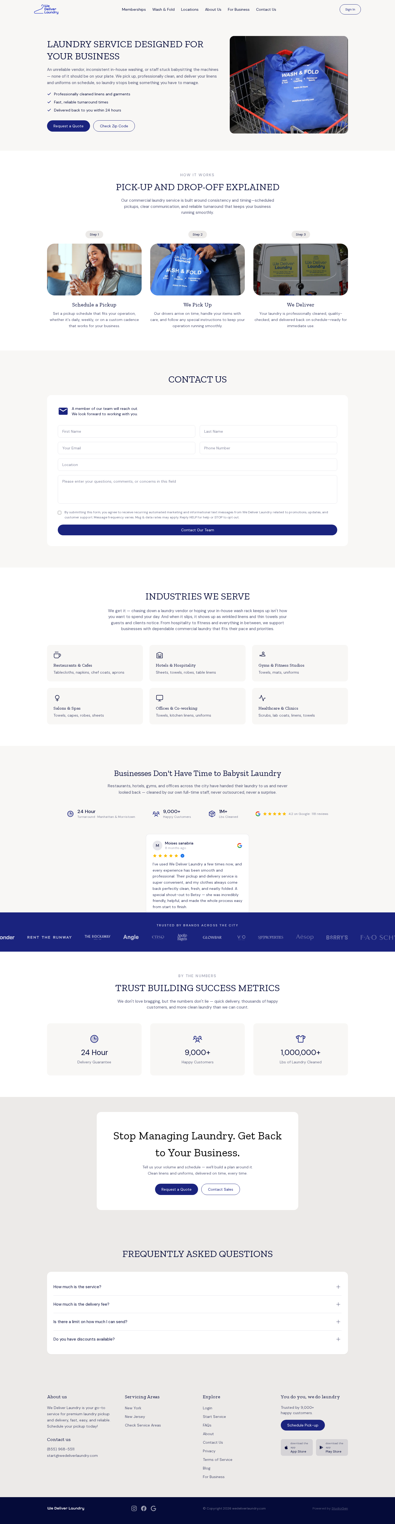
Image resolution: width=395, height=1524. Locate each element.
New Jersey (135, 1416)
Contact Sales (220, 1189)
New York (133, 1408)
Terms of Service (217, 1459)
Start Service (214, 1416)
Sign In (350, 9)
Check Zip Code (114, 126)
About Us (213, 9)
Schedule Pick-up (302, 1425)
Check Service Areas (143, 1425)
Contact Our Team (197, 530)
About (208, 1433)
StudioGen (340, 1508)
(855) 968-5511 (60, 1449)
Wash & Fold (163, 9)
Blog (206, 1468)
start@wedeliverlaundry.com (72, 1455)
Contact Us (266, 9)
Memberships (134, 9)
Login (207, 1408)
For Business (239, 9)
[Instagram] (134, 1508)
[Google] (153, 1508)
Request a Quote (68, 126)
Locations (190, 9)
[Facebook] (143, 1508)
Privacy (209, 1451)
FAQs (207, 1425)
